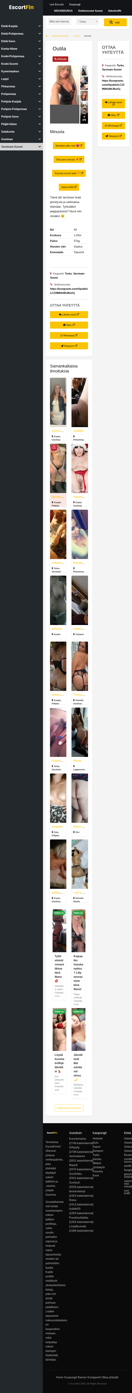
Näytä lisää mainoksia (69, 1108)
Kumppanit (94, 1377)
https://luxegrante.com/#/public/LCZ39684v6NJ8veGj (113, 84)
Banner (82, 1377)
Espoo (57, 436)
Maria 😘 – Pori (84, 826)
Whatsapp (69, 335)
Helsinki (79, 700)
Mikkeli (95, 1163)
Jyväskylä (95, 1167)
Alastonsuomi (126, 1142)
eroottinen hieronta (126, 1160)
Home (59, 1377)
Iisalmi (57, 634)
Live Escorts (57, 4)
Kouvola (95, 1171)
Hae (117, 22)
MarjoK (73, 1165)
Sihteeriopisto (126, 1146)
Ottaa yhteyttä (110, 1377)
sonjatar (57, 826)
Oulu (56, 832)
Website (62, 59)
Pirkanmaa (78, 440)
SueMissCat (60, 760)
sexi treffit (126, 1192)
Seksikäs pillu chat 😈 (68, 145)
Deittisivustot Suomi (90, 10)
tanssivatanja (77, 1191)
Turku (68, 273)
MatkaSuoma (61, 892)
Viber (68, 325)
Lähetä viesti (68, 314)
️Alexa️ (77, 760)
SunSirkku (75, 1173)
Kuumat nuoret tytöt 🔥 (68, 173)
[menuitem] (57, 4)
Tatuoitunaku (82, 497)
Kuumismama (77, 1138)
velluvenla (58, 562)
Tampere (79, 634)
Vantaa (76, 901)
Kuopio (57, 502)
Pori (77, 832)
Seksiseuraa (126, 1151)
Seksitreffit (114, 10)
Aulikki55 (74, 1208)
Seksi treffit (67, 187)
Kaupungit (74, 4)
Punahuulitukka (78, 1217)
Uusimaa (56, 440)
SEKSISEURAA (63, 10)
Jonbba (78, 431)
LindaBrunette (77, 1226)
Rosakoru (79, 562)
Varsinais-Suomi (112, 69)
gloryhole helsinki (126, 1175)
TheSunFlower (83, 694)
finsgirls (126, 1170)
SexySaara (59, 431)
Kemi (95, 1175)
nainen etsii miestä (126, 1184)
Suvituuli (74, 1182)
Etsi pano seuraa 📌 (67, 159)
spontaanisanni (62, 497)
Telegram (69, 346)
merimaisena (77, 1156)
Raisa (72, 1200)
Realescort (126, 1155)
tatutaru (57, 628)
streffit (126, 1166)
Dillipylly (74, 1147)
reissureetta (60, 694)
